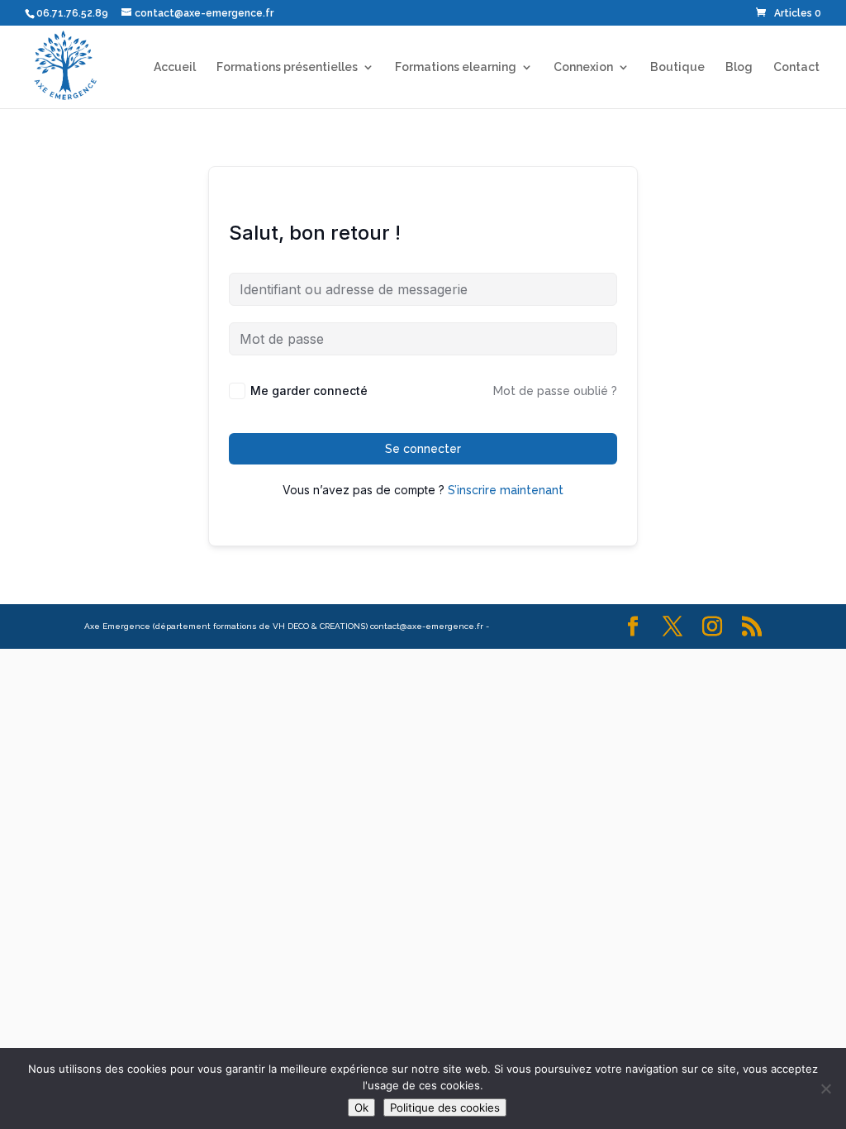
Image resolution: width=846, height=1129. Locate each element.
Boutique (677, 67)
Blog (739, 67)
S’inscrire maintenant (505, 490)
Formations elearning (455, 67)
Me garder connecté (309, 390)
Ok (361, 1107)
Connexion (583, 67)
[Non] (825, 1088)
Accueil (175, 67)
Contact (796, 67)
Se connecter (423, 448)
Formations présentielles (287, 67)
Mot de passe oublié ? (555, 391)
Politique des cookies (445, 1107)
